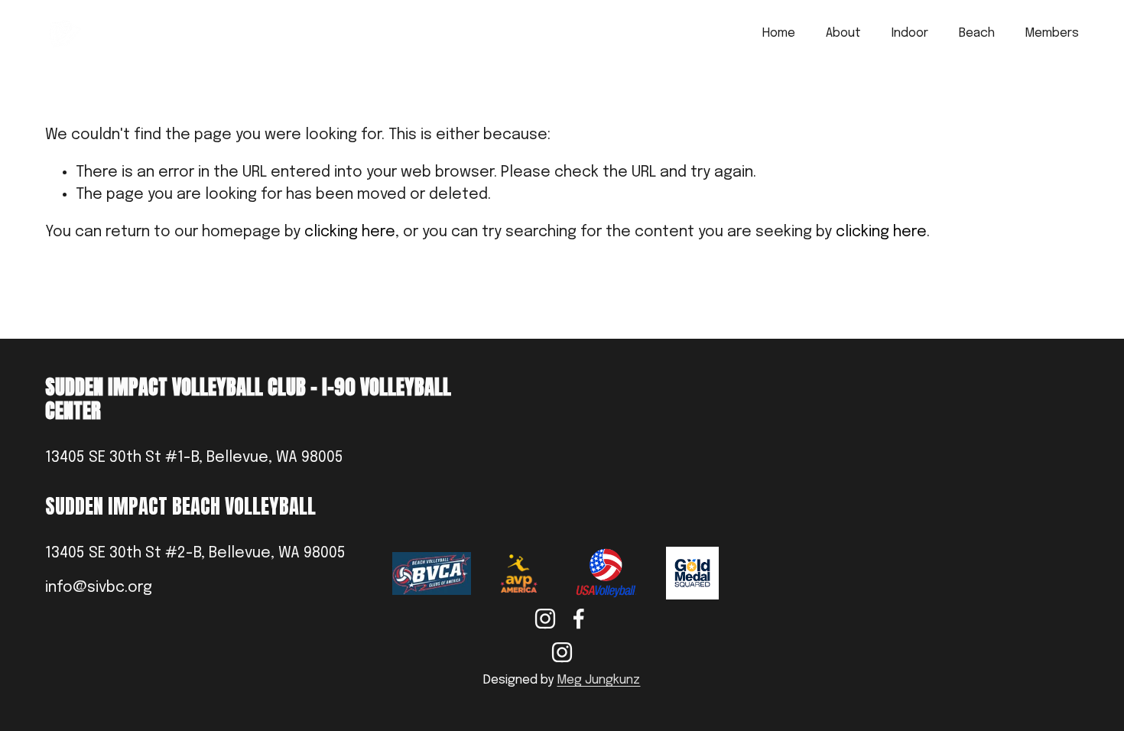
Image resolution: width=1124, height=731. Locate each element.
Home (778, 33)
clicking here (349, 232)
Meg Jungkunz (598, 680)
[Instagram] (545, 618)
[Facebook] (579, 618)
